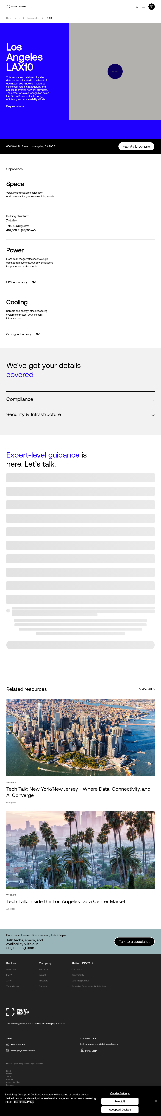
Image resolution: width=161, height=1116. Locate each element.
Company (45, 963)
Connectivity (78, 975)
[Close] (156, 1100)
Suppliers (10, 1085)
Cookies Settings (120, 1093)
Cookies (9, 1079)
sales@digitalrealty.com (23, 1050)
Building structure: (17, 216)
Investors (43, 980)
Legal (8, 1071)
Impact (42, 975)
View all (145, 689)
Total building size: (17, 226)
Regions (11, 963)
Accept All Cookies (120, 1109)
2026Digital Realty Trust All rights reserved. (26, 1063)
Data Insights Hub (80, 980)
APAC (9, 980)
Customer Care (88, 1038)
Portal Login (91, 1051)
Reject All (120, 1101)
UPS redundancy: (17, 282)
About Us (43, 969)
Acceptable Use (13, 1082)
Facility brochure (136, 146)
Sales (9, 1038)
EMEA (9, 975)
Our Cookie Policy (24, 1102)
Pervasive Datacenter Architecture (89, 986)
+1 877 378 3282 (18, 1044)
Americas (11, 969)
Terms (8, 1076)
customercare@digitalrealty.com (101, 1044)
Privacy (9, 1074)
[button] (80, 399)
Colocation (77, 969)
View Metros (12, 986)
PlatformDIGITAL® (82, 963)
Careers (43, 986)
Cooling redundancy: (19, 334)
